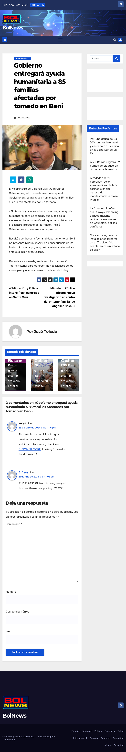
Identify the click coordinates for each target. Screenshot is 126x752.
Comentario (14, 524)
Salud (121, 731)
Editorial (76, 731)
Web (8, 631)
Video (108, 745)
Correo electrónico (17, 611)
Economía (110, 731)
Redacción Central (14, 383)
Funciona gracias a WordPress (18, 736)
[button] (114, 39)
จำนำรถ (23, 472)
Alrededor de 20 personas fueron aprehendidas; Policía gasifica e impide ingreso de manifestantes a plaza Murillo (104, 188)
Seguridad (118, 738)
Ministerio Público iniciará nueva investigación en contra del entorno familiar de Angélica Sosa (59, 297)
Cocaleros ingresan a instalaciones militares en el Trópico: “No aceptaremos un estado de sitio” (105, 242)
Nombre (11, 591)
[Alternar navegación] (60, 39)
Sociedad (119, 745)
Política (98, 731)
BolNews (12, 28)
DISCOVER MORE (30, 449)
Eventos (94, 738)
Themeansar (9, 739)
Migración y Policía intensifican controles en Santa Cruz (24, 293)
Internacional (80, 738)
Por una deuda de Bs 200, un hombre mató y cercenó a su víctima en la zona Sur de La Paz (104, 146)
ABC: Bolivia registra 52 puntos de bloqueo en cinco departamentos (105, 165)
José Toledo (45, 331)
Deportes (105, 738)
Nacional (87, 731)
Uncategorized (22, 58)
